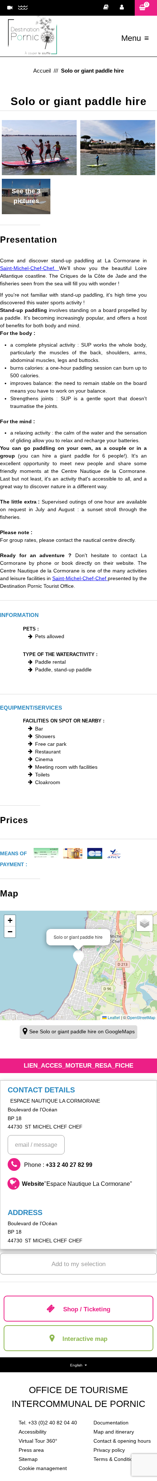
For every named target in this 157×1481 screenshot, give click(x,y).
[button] (146, 8)
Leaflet (113, 1017)
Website (77, 1184)
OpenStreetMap (141, 1017)
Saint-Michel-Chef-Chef (80, 578)
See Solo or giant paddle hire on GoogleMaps (82, 1031)
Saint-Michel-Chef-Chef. (29, 268)
